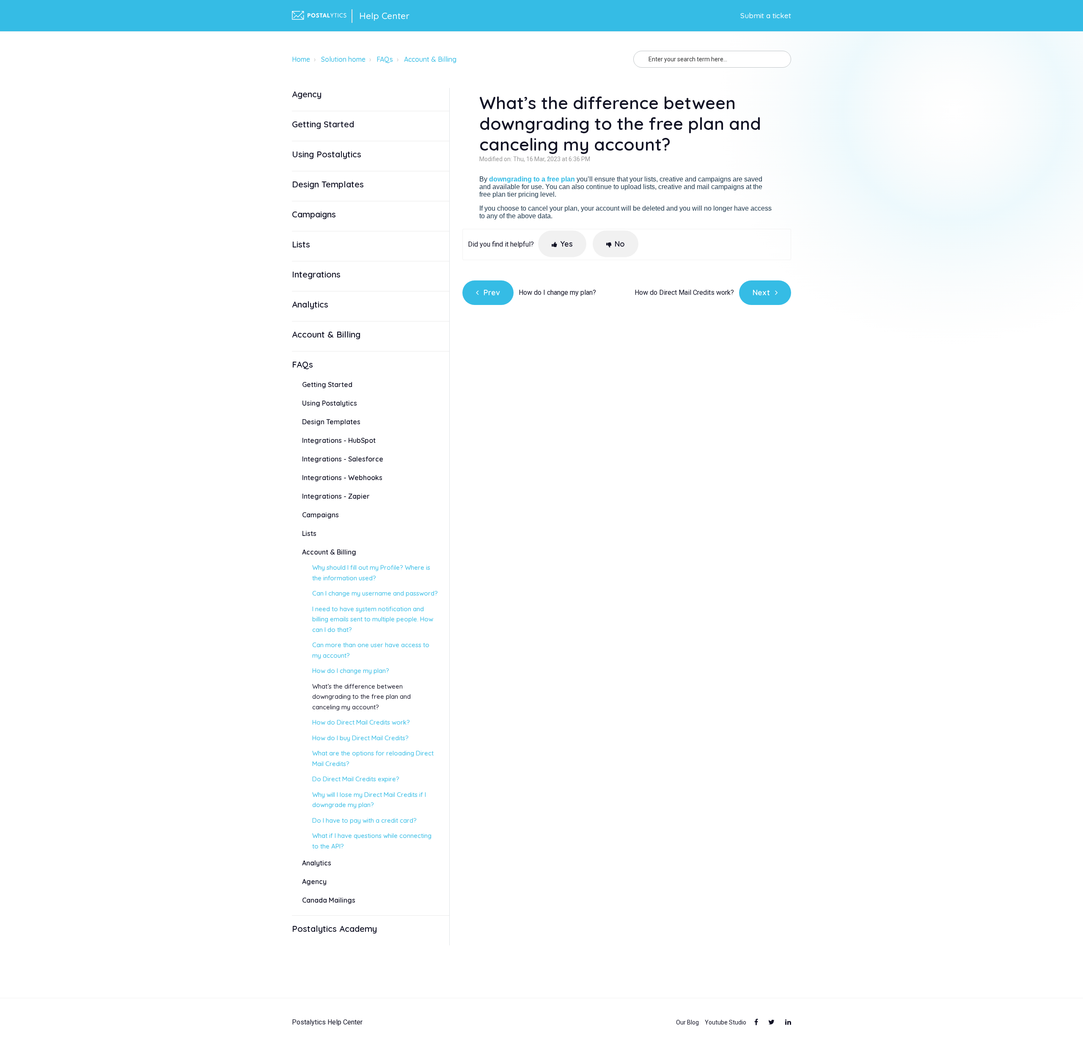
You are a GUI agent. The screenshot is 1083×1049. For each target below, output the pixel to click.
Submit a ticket (765, 15)
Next (761, 292)
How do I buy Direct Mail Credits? (360, 738)
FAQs (385, 59)
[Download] (526, 425)
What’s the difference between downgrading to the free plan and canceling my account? (361, 696)
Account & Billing (430, 59)
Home (301, 59)
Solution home (343, 59)
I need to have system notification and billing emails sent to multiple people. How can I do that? (372, 619)
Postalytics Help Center (327, 1022)
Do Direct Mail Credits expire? (355, 779)
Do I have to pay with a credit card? (364, 820)
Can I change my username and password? (375, 593)
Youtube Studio (725, 1022)
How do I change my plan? (350, 671)
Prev (492, 292)
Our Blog (687, 1022)
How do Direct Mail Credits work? (361, 722)
